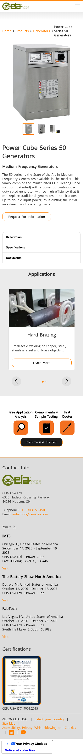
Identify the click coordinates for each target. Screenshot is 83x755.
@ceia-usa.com (30, 514)
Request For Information (26, 217)
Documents (13, 257)
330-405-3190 (32, 510)
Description (14, 237)
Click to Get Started (41, 442)
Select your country (49, 719)
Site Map (8, 723)
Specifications (15, 247)
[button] (16, 381)
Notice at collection (20, 750)
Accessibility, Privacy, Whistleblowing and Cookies (39, 728)
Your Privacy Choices (31, 744)
